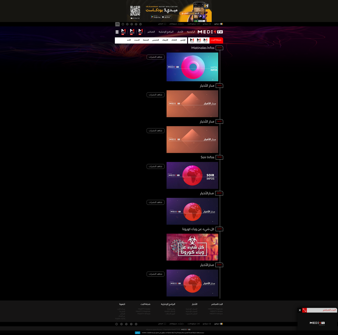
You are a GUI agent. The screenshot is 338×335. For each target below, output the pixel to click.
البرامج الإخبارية (166, 32)
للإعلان (122, 314)
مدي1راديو (206, 24)
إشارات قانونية (120, 318)
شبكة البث (216, 40)
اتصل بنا (122, 311)
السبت (137, 40)
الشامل (160, 24)
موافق (137, 333)
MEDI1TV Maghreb (215, 309)
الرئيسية (191, 32)
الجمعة (146, 40)
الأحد (129, 40)
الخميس (155, 40)
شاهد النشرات (155, 57)
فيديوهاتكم (173, 24)
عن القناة (122, 316)
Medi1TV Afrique (143, 314)
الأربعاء (165, 40)
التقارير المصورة (191, 314)
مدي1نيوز (217, 24)
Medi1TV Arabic (144, 309)
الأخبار (180, 32)
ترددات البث (121, 309)
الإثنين (182, 40)
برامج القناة (171, 309)
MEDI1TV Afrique (216, 314)
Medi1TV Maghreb (143, 311)
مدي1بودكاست (192, 24)
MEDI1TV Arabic (216, 311)
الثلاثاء (174, 40)
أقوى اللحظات (170, 314)
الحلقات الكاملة (170, 311)
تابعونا (122, 304)
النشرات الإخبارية (191, 309)
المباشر (151, 32)
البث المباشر (217, 304)
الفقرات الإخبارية (191, 311)
